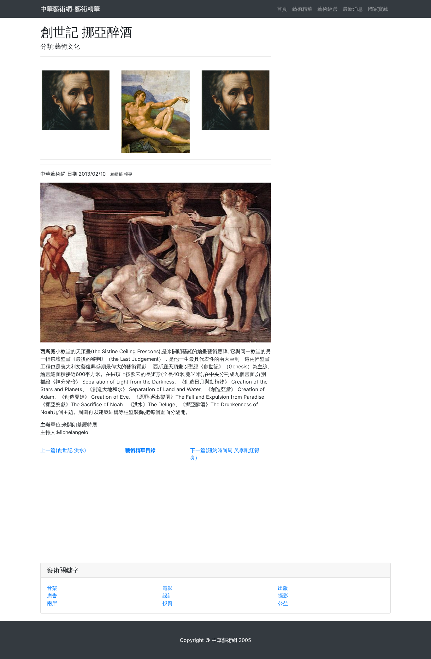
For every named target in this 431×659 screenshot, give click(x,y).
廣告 (52, 595)
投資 (167, 603)
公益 (283, 603)
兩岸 (52, 603)
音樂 (52, 588)
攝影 (283, 595)
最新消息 (353, 9)
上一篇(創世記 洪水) (63, 450)
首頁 (283, 9)
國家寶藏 (378, 9)
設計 (167, 595)
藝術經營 (327, 9)
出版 (283, 588)
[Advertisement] (155, 511)
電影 (167, 588)
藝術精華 (302, 9)
